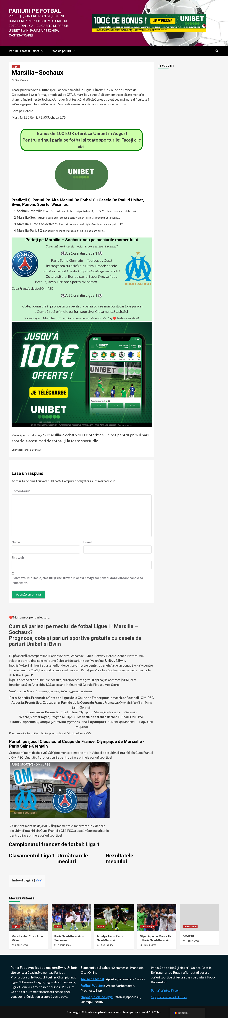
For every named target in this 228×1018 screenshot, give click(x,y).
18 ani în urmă (21, 80)
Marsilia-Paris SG (29, 231)
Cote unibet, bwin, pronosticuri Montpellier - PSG (57, 733)
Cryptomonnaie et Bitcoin (169, 997)
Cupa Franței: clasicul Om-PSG (32, 288)
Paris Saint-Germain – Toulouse (76, 260)
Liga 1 (16, 67)
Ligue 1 (16, 982)
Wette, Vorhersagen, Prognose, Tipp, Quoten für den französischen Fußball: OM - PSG (81, 717)
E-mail (87, 542)
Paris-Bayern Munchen (40, 318)
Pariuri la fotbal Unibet (24, 51)
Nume (16, 542)
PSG (65, 987)
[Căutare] (217, 51)
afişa (38, 880)
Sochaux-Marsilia (29, 211)
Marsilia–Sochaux (30, 217)
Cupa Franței (147, 926)
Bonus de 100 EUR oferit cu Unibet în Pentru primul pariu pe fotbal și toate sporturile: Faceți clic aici (81, 139)
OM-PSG (188, 936)
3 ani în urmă (21, 945)
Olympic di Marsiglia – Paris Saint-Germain (82, 712)
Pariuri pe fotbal (35, 10)
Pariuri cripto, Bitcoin (165, 990)
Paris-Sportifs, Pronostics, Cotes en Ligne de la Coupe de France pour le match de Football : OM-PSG (81, 698)
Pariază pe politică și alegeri (170, 968)
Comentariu (21, 491)
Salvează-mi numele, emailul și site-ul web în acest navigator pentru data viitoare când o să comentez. (77, 580)
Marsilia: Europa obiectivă (35, 224)
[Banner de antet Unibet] (149, 22)
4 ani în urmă (64, 945)
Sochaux (36, 449)
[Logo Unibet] (81, 187)
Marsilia (26, 449)
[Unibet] (82, 374)
